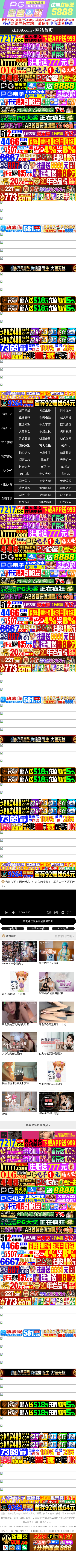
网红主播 (45, 410)
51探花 (65, 466)
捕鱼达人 (24, 452)
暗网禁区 (24, 487)
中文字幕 (45, 424)
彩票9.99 (24, 459)
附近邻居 (24, 438)
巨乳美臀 (65, 424)
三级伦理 (24, 424)
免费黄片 (65, 480)
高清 (48, 912)
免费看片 (7, 498)
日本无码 (65, 410)
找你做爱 (65, 438)
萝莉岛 (66, 473)
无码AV (7, 470)
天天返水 (65, 459)
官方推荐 (7, 456)
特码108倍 (38, 928)
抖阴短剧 (45, 502)
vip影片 (13, 928)
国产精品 (24, 410)
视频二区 (7, 428)
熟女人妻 (45, 480)
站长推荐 (7, 442)
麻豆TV (45, 466)
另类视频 (65, 431)
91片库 (24, 473)
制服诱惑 (65, 487)
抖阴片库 (7, 484)
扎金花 (45, 459)
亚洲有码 (24, 417)
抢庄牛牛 (45, 452)
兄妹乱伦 (45, 494)
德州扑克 (65, 452)
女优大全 (45, 473)
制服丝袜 (45, 431)
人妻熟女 (24, 431)
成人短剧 (65, 494)
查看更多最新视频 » (38, 1125)
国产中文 (24, 494)
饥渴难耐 (45, 438)
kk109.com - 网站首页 (32, 30)
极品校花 (24, 502)
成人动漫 (65, 417)
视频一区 (7, 413)
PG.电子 (63, 928)
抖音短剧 (24, 466)
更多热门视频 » (64, 936)
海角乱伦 (45, 487)
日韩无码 (65, 502)
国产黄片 (24, 480)
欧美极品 (45, 417)
